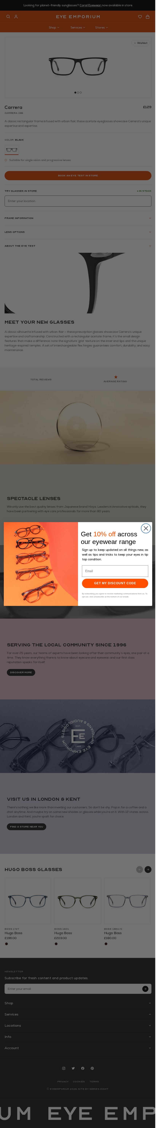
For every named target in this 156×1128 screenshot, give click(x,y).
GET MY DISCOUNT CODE (115, 583)
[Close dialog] (146, 528)
